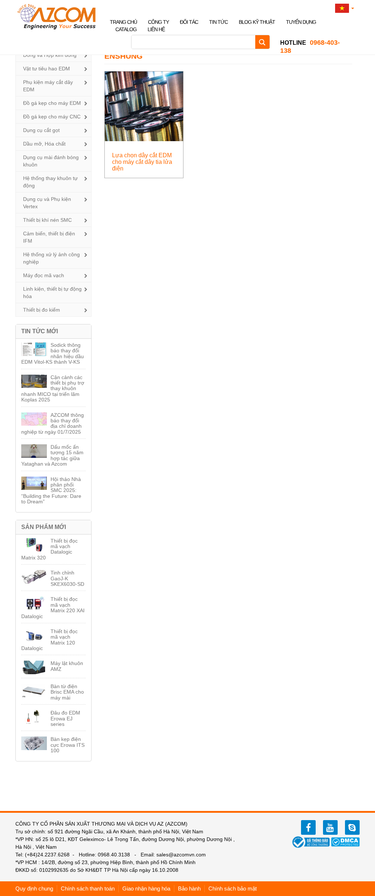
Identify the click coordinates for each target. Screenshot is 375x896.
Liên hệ (156, 29)
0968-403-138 (310, 46)
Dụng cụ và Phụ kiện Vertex (47, 202)
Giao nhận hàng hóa (146, 888)
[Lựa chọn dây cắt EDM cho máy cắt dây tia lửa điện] (144, 106)
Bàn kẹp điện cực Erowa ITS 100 (68, 744)
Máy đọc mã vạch (43, 275)
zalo (352, 827)
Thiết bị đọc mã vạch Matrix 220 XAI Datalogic (53, 607)
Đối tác (189, 22)
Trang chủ (123, 22)
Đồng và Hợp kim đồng (50, 55)
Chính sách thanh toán (88, 888)
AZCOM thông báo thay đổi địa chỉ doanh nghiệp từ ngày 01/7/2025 (52, 423)
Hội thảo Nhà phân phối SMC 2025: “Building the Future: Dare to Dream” (51, 490)
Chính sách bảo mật (232, 888)
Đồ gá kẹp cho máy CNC (52, 117)
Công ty (158, 22)
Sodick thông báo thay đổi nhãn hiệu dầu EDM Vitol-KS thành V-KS (52, 353)
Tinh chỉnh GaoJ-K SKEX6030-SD (67, 578)
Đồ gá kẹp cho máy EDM (52, 103)
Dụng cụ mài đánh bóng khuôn (51, 161)
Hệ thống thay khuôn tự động (50, 181)
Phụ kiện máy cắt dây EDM (48, 85)
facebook (308, 827)
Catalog (126, 29)
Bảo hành (189, 888)
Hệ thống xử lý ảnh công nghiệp (51, 258)
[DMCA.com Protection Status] (345, 841)
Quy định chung (34, 888)
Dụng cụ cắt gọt (41, 130)
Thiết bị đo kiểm (41, 310)
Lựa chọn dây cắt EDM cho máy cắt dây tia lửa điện (142, 162)
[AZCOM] (61, 16)
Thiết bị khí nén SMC (47, 220)
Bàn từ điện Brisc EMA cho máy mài (67, 692)
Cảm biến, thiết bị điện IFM (49, 237)
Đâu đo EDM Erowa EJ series (65, 718)
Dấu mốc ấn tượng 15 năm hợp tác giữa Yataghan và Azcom (52, 455)
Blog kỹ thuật (257, 22)
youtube (330, 827)
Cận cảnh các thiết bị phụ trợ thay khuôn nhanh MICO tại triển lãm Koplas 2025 (52, 388)
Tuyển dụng (301, 22)
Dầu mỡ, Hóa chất (44, 144)
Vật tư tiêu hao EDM (46, 68)
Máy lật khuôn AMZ (67, 666)
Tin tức (218, 22)
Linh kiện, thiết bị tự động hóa (52, 292)
